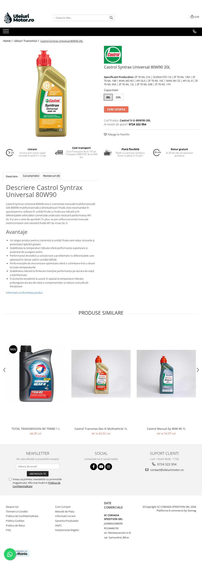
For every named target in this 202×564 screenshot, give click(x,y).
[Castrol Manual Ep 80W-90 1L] (166, 374)
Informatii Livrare (65, 516)
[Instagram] (108, 466)
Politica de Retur (15, 525)
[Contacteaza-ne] (194, 31)
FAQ (8, 530)
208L (118, 97)
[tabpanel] (50, 93)
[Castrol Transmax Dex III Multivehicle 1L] (101, 374)
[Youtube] (101, 466)
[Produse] (6, 32)
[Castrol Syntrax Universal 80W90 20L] (50, 93)
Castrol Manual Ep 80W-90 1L (166, 429)
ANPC (58, 525)
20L (108, 97)
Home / (8, 41)
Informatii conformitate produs (24, 292)
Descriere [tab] (12, 176)
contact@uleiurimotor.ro (167, 470)
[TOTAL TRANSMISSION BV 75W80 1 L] (35, 373)
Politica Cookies (15, 520)
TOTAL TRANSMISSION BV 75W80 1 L (36, 429)
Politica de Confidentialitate (22, 516)
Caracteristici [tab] (31, 176)
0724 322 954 (166, 464)
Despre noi (12, 507)
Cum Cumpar (63, 507)
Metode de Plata (64, 511)
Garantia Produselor (67, 520)
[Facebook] (93, 466)
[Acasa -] (22, 18)
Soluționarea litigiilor (67, 530)
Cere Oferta (116, 109)
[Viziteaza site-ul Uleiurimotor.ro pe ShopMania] (18, 553)
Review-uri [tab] (51, 176)
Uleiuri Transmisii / (27, 41)
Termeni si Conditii (17, 511)
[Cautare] (111, 18)
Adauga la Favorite (118, 134)
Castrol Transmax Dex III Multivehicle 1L (101, 429)
